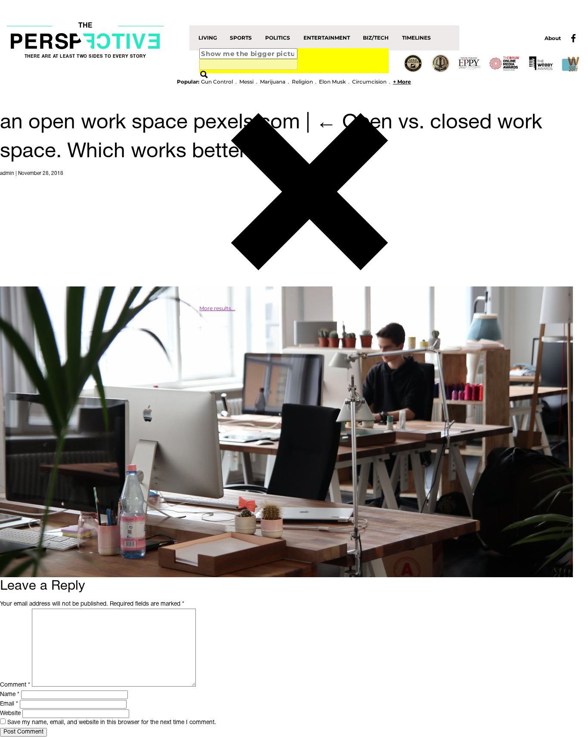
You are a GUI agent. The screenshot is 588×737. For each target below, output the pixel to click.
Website (10, 713)
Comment (15, 685)
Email (9, 704)
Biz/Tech (376, 38)
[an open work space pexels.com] (286, 432)
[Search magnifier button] (204, 75)
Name (9, 694)
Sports (241, 38)
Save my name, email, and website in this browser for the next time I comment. (111, 722)
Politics (277, 38)
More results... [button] (217, 308)
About (553, 38)
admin (7, 173)
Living (207, 38)
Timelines (416, 38)
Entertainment (326, 38)
